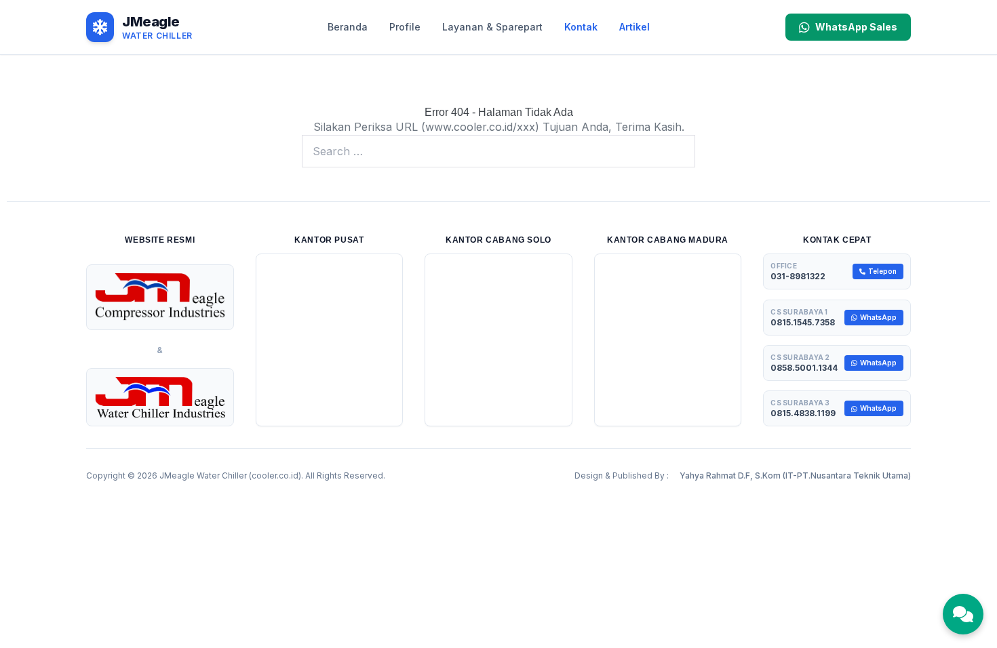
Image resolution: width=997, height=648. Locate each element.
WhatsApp (878, 317)
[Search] (677, 151)
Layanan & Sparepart (492, 27)
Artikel (634, 27)
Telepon (882, 271)
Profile (405, 27)
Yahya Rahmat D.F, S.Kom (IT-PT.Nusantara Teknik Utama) (795, 475)
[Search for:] (498, 151)
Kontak (581, 27)
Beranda (348, 27)
